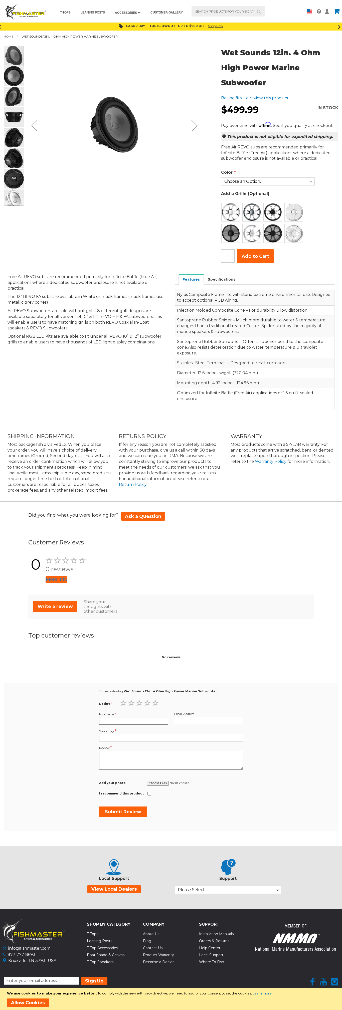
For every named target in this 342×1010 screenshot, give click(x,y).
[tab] (191, 279)
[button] (34, 125)
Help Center (209, 948)
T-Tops (92, 934)
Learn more (262, 993)
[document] (172, 999)
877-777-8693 (21, 954)
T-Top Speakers (100, 962)
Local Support (211, 955)
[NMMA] (295, 949)
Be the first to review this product (255, 98)
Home (9, 36)
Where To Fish (211, 962)
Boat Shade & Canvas (105, 955)
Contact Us (152, 948)
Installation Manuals (216, 934)
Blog (147, 941)
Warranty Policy (270, 461)
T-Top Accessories (102, 948)
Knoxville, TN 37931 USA (32, 960)
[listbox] (268, 222)
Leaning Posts (99, 941)
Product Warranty (158, 955)
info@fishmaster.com (29, 948)
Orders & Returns (214, 941)
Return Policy (132, 484)
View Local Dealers (114, 889)
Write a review (55, 606)
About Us (151, 934)
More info (56, 579)
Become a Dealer (158, 962)
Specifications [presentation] (221, 279)
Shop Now (215, 26)
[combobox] (228, 11)
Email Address (184, 714)
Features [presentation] (191, 279)
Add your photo (112, 783)
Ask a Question (143, 516)
